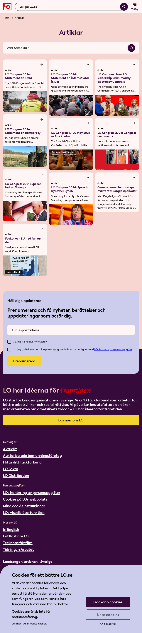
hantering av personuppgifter (115, 349)
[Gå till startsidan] (7, 6)
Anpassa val (108, 624)
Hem (6, 17)
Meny (134, 9)
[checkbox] (9, 342)
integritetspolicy (36, 623)
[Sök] (124, 7)
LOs (96, 349)
